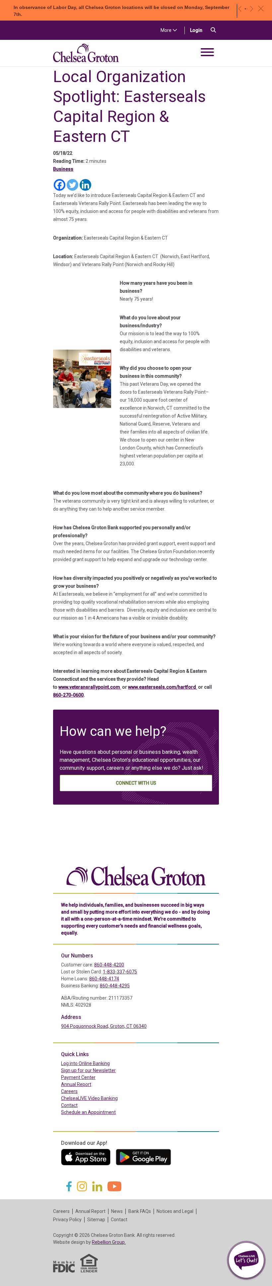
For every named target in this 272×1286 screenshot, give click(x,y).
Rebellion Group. (109, 1242)
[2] (246, 8)
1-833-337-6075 (120, 971)
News (117, 1211)
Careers (69, 1091)
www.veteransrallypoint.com (89, 687)
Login (199, 30)
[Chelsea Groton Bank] (136, 875)
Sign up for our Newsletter (88, 1070)
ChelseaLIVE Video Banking (89, 1098)
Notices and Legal (175, 1211)
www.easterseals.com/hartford (162, 687)
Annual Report (76, 1084)
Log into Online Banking (99, 1063)
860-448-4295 (115, 985)
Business (63, 169)
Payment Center (92, 1077)
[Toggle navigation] (207, 53)
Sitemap (96, 1219)
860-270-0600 (68, 695)
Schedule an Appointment (88, 1112)
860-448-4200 (109, 964)
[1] (245, 8)
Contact (69, 1105)
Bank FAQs (139, 1211)
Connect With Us (136, 783)
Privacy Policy (67, 1219)
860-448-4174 (104, 978)
